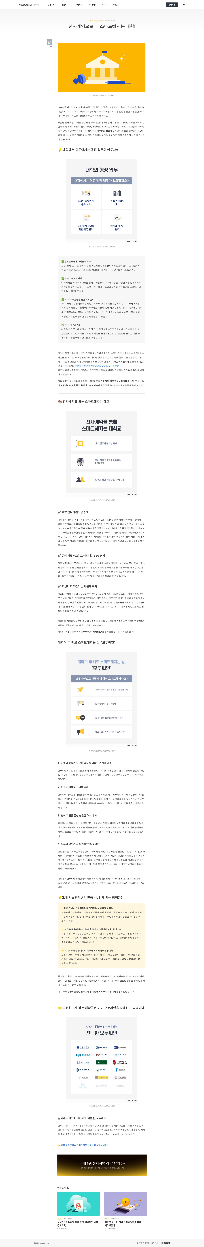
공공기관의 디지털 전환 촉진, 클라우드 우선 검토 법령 (77, 1223)
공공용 (59, 1219)
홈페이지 (172, 5)
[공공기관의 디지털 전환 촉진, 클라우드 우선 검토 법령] (78, 1204)
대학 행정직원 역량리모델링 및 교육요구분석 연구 (97, 366)
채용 (162, 1243)
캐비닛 (106, 1219)
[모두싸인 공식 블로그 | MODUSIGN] (30, 4)
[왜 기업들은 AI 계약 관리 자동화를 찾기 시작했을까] (125, 1204)
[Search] (184, 4)
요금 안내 (154, 1243)
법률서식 (65, 4)
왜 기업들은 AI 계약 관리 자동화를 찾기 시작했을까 (123, 1223)
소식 (103, 4)
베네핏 (115, 4)
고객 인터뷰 (92, 4)
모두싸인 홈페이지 (142, 1243)
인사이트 (51, 4)
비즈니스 (93, 21)
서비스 (78, 4)
